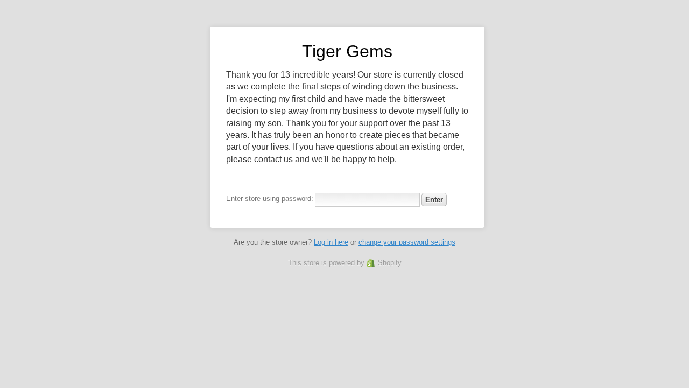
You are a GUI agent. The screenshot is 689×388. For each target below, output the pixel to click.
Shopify (390, 263)
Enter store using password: (269, 199)
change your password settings (406, 242)
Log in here (331, 242)
